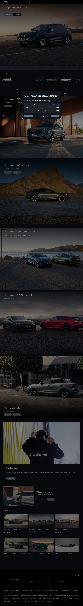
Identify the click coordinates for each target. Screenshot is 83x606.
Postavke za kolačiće (28, 115)
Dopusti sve (55, 116)
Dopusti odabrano (46, 116)
